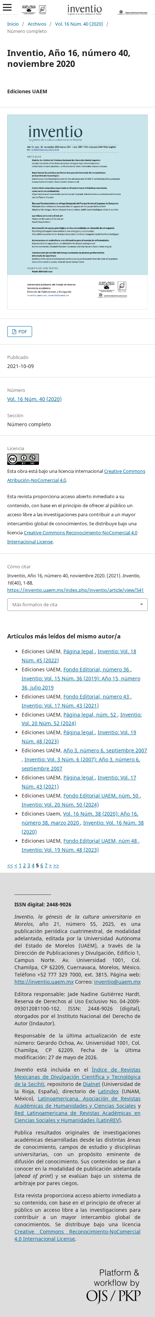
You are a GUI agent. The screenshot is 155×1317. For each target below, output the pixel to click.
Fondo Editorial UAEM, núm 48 (100, 840)
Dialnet (91, 1084)
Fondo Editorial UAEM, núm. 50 (101, 795)
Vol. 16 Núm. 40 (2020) (79, 24)
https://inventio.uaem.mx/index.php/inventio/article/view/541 (75, 590)
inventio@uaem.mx (117, 981)
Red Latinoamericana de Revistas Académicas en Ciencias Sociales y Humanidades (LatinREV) (77, 1116)
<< (10, 865)
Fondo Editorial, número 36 (96, 669)
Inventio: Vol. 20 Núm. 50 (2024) (60, 804)
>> (56, 865)
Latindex (108, 1091)
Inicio (13, 24)
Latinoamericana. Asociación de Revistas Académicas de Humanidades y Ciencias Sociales (77, 1102)
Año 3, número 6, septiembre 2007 (105, 750)
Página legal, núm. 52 (90, 714)
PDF (22, 331)
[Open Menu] (7, 7)
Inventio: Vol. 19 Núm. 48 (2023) (60, 849)
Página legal (79, 651)
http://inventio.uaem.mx (44, 981)
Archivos (37, 24)
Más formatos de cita (34, 604)
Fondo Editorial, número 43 (96, 696)
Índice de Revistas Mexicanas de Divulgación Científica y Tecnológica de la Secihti (77, 1076)
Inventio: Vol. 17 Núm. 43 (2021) (60, 705)
